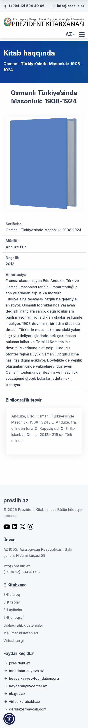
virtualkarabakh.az (24, 701)
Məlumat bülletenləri (20, 633)
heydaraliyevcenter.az (28, 686)
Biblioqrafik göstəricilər (23, 625)
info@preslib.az (71, 6)
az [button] (68, 34)
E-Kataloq (11, 594)
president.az (19, 663)
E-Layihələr (12, 610)
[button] (9, 719)
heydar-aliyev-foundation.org (34, 678)
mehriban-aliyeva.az (26, 670)
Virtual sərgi (13, 640)
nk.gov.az (17, 693)
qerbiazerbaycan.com (27, 709)
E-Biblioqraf (13, 617)
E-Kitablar (11, 602)
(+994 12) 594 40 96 (26, 6)
